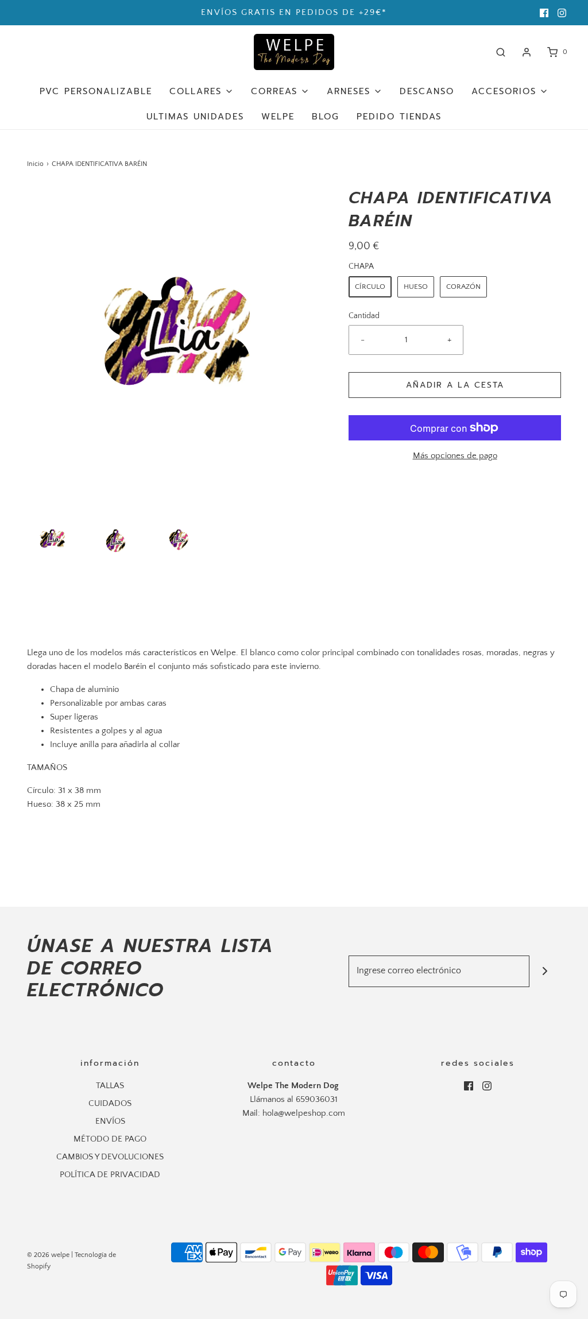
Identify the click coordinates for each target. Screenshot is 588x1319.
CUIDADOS (109, 1103)
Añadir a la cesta (455, 385)
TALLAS (110, 1085)
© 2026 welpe (48, 1255)
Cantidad (364, 316)
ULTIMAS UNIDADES (195, 116)
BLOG (325, 116)
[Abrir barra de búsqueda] (500, 52)
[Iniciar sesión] (526, 52)
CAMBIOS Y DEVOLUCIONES (110, 1157)
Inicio (35, 164)
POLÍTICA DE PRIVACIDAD (110, 1174)
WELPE (278, 116)
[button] (53, 540)
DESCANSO (427, 91)
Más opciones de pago (455, 456)
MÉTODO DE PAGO (110, 1139)
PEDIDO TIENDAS (399, 116)
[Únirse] (545, 971)
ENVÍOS (110, 1121)
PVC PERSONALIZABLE (96, 91)
